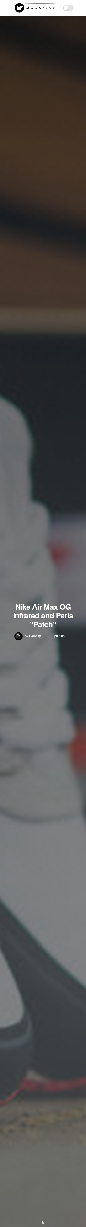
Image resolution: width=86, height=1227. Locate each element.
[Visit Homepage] (35, 8)
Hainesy (35, 636)
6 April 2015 (58, 636)
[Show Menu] (6, 8)
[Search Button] (80, 8)
